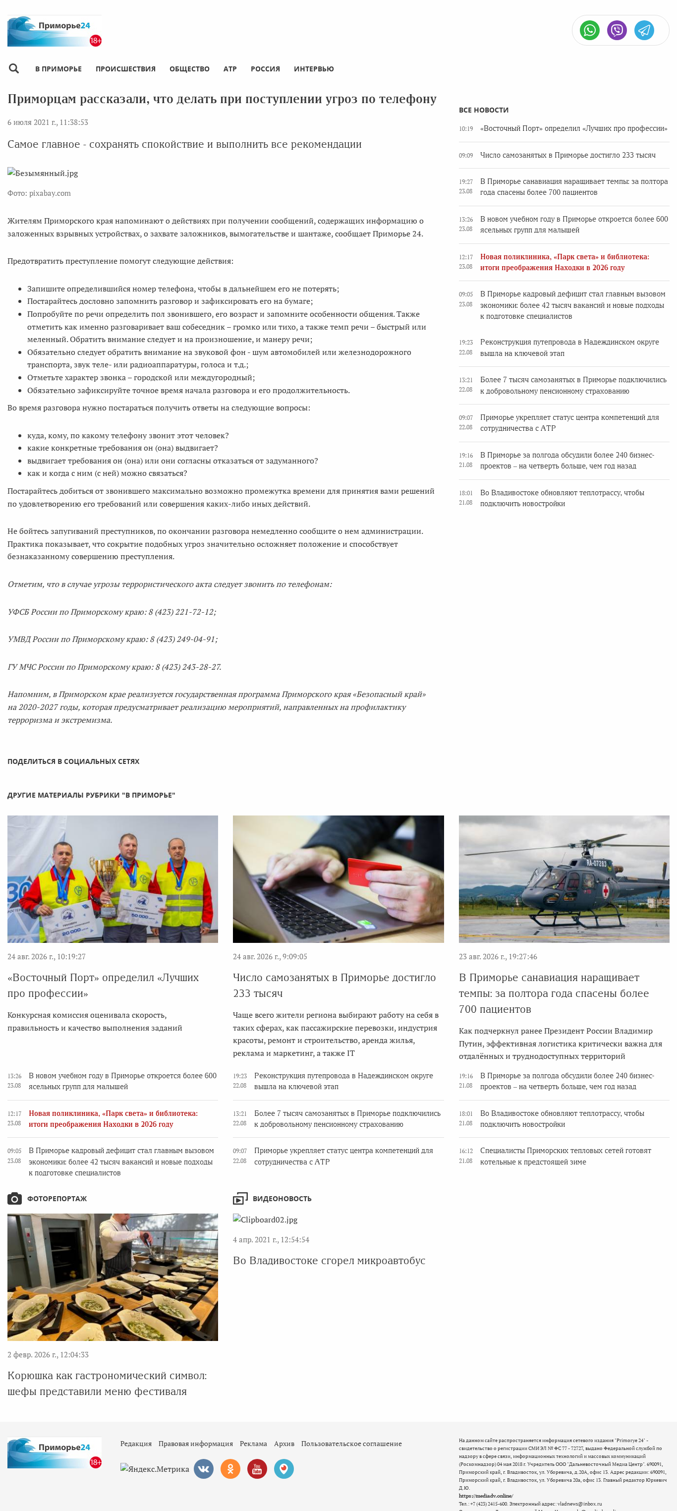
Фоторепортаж (57, 1198)
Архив (284, 1443)
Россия (265, 68)
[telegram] (644, 30)
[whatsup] (590, 30)
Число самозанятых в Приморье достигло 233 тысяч (568, 155)
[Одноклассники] (230, 1469)
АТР (230, 68)
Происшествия (126, 68)
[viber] (617, 30)
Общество (189, 68)
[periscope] (284, 1469)
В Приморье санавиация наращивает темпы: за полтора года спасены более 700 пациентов (554, 993)
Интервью (314, 68)
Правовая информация (196, 1443)
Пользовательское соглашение (351, 1443)
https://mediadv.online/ (486, 1496)
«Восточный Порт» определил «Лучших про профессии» (574, 128)
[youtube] (257, 1469)
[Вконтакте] (204, 1469)
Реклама (253, 1443)
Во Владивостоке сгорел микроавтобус (329, 1260)
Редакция (136, 1443)
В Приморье (58, 68)
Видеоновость (282, 1198)
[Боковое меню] (13, 68)
